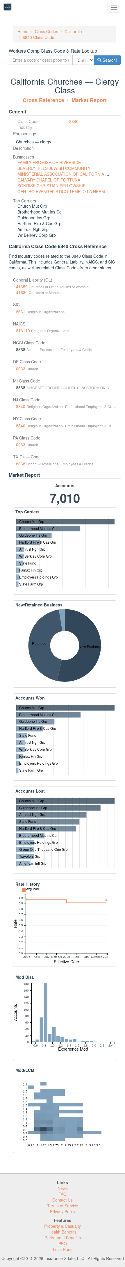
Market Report (89, 100)
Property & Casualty (62, 1226)
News (63, 1188)
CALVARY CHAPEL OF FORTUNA (48, 180)
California (73, 31)
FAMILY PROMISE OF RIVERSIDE (49, 162)
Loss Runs (62, 1249)
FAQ (62, 1194)
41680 (22, 292)
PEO (62, 1243)
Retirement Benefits (62, 1238)
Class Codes (46, 31)
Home (22, 31)
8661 (20, 311)
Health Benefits (62, 1232)
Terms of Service (62, 1206)
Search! (109, 60)
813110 (23, 330)
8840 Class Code (38, 37)
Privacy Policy (62, 1211)
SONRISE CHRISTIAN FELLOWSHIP (51, 185)
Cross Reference (43, 100)
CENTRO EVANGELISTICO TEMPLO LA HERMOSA (65, 191)
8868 (20, 464)
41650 (22, 286)
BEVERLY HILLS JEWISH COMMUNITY (53, 168)
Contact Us (62, 1200)
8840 (73, 121)
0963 (20, 368)
